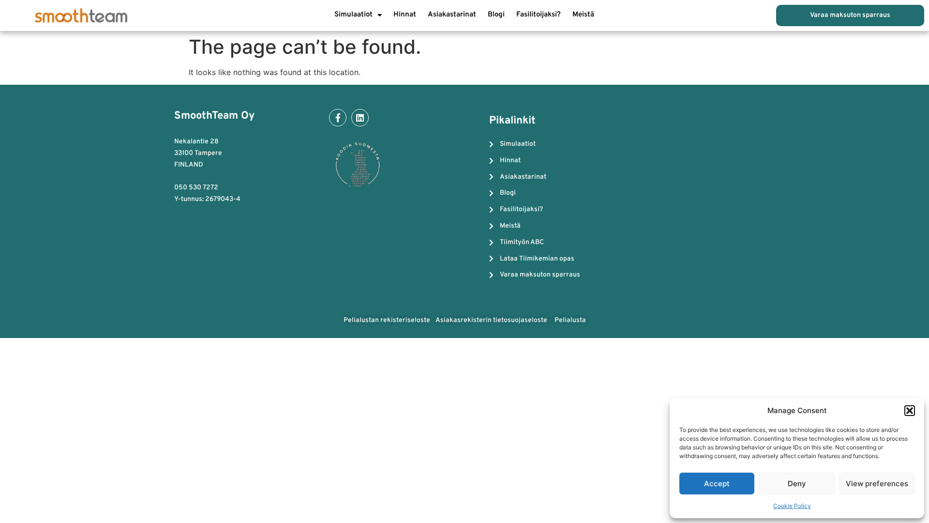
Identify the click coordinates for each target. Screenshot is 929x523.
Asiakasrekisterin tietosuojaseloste (492, 320)
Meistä (583, 14)
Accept (717, 483)
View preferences (877, 483)
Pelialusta (570, 320)
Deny (797, 483)
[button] (909, 410)
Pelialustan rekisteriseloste (387, 320)
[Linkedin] (360, 117)
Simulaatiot (353, 14)
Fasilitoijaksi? (538, 14)
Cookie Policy (792, 505)
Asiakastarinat (452, 14)
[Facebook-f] (337, 117)
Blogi (496, 14)
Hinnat (404, 14)
